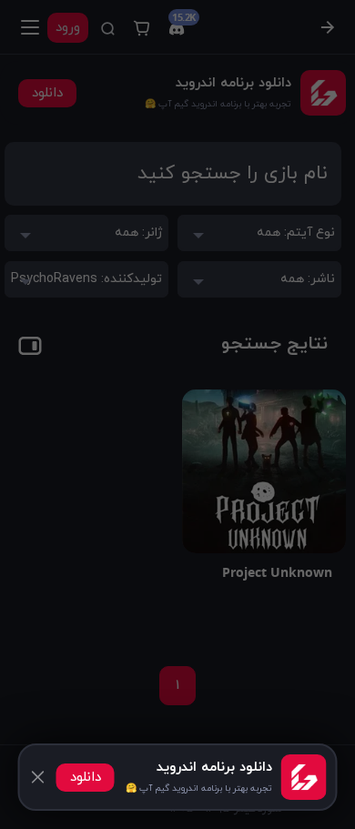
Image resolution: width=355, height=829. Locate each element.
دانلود (85, 777)
